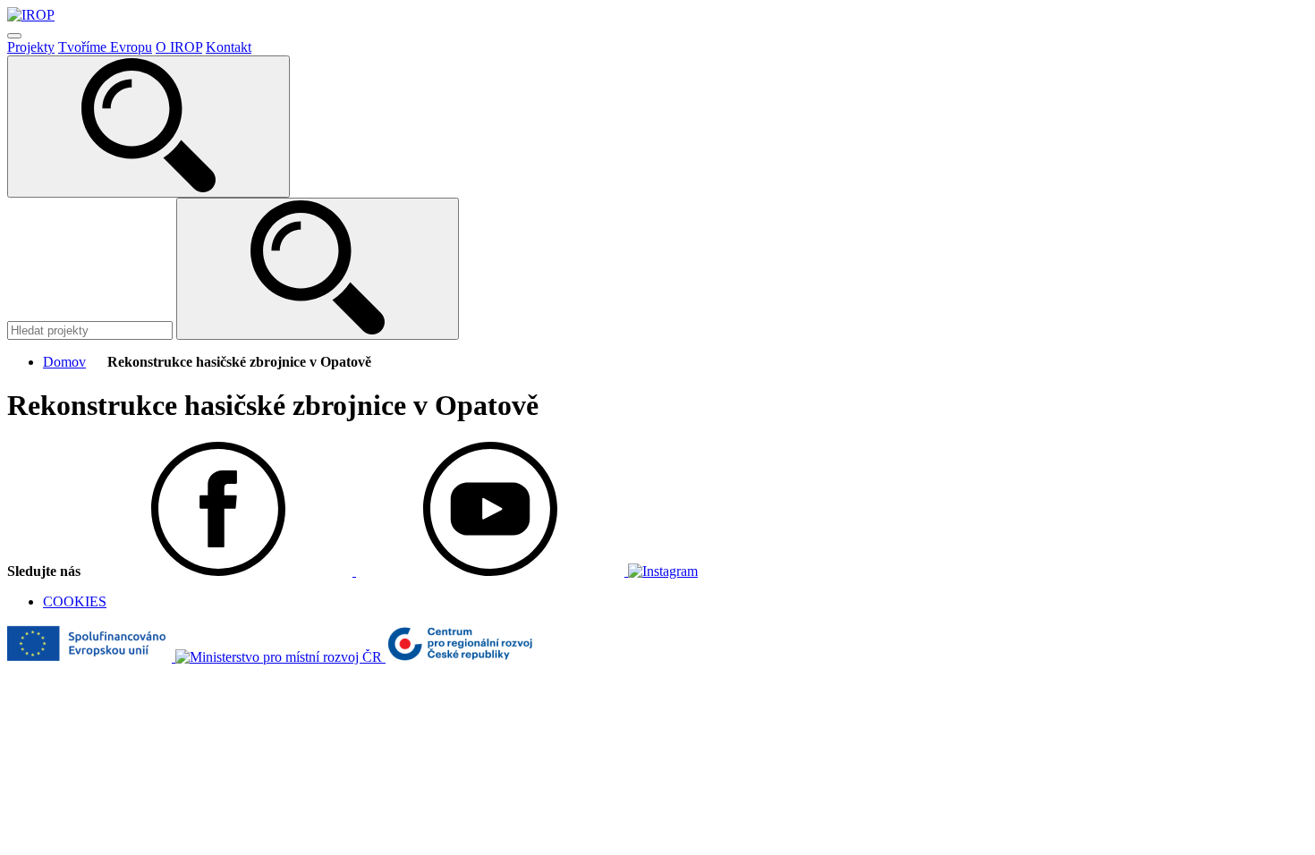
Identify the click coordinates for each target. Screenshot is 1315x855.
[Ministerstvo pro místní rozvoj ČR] (280, 657)
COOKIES (74, 601)
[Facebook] (220, 571)
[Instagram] (663, 571)
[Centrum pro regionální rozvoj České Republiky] (459, 657)
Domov (64, 361)
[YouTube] (492, 571)
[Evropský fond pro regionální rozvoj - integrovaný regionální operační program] (91, 657)
